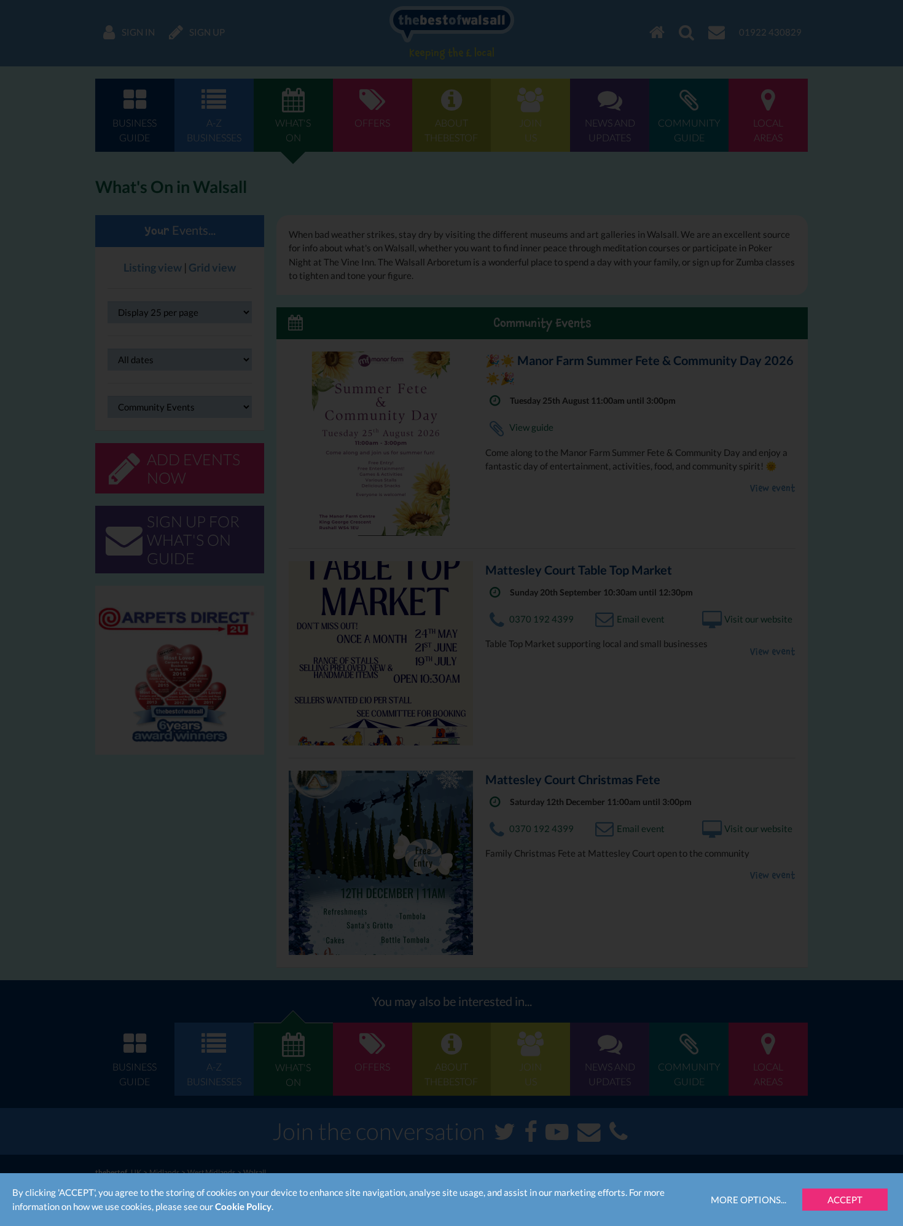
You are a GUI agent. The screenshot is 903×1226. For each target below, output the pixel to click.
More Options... (748, 1199)
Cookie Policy (243, 1206)
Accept (844, 1199)
